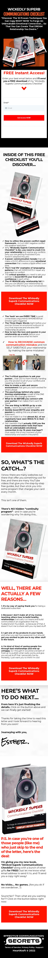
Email (6, 103)
